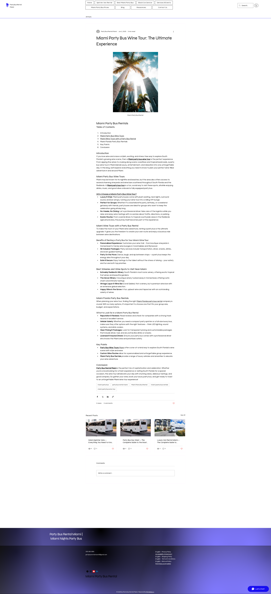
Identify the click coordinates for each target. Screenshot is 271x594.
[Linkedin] (97, 571)
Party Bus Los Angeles (163, 564)
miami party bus (103, 385)
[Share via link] (113, 397)
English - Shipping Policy (163, 556)
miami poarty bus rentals (159, 385)
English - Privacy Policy (163, 552)
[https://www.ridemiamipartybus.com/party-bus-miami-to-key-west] (135, 427)
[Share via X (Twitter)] (103, 397)
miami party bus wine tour (106, 389)
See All (183, 415)
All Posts (88, 17)
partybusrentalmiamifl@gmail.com (96, 554)
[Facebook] (87, 571)
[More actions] (173, 31)
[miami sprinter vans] (101, 427)
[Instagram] (90, 571)
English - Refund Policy (163, 561)
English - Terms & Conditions (165, 559)
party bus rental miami (120, 385)
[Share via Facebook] (97, 397)
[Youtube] (94, 571)
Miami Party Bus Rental (139, 385)
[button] (256, 5)
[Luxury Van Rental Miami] (170, 427)
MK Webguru (150, 592)
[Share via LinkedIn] (108, 397)
